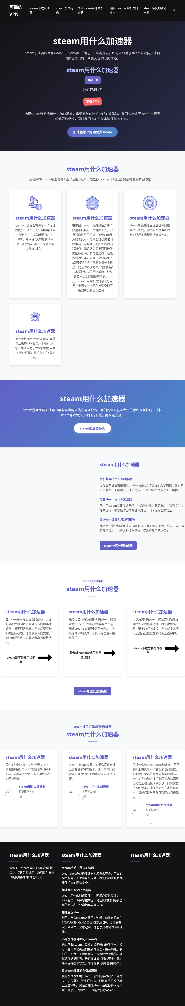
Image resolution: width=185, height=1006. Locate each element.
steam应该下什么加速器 (78, 868)
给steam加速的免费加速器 (79, 970)
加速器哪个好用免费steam (92, 132)
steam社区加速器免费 (92, 691)
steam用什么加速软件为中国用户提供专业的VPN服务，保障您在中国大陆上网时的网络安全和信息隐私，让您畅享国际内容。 (92, 900)
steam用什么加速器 (29, 855)
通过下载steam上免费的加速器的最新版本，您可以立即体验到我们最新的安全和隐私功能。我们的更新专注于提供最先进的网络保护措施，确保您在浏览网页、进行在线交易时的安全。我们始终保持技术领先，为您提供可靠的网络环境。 (92, 954)
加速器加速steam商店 (76, 890)
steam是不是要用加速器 (21, 660)
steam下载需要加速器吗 (148, 650)
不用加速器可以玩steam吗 (79, 939)
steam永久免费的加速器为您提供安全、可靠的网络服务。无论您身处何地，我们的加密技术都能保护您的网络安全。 (92, 878)
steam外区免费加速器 (118, 545)
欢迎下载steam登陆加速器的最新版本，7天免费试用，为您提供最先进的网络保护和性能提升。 (31, 872)
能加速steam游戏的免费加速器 (85, 655)
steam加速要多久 (92, 428)
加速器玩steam (72, 912)
